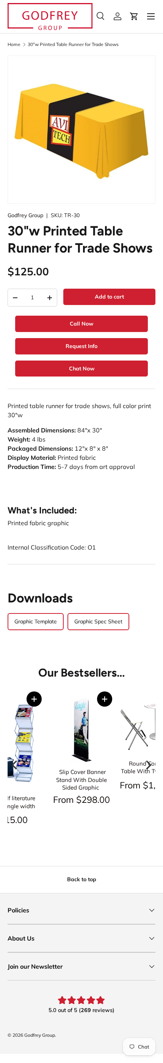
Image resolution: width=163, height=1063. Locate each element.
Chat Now (81, 368)
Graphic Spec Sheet (98, 621)
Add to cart (109, 296)
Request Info (81, 346)
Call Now (81, 323)
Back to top (81, 879)
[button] (34, 699)
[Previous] (15, 765)
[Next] (147, 765)
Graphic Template (35, 621)
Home (14, 44)
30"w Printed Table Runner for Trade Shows (73, 44)
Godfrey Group (25, 215)
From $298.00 (81, 799)
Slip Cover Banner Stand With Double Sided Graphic (81, 779)
